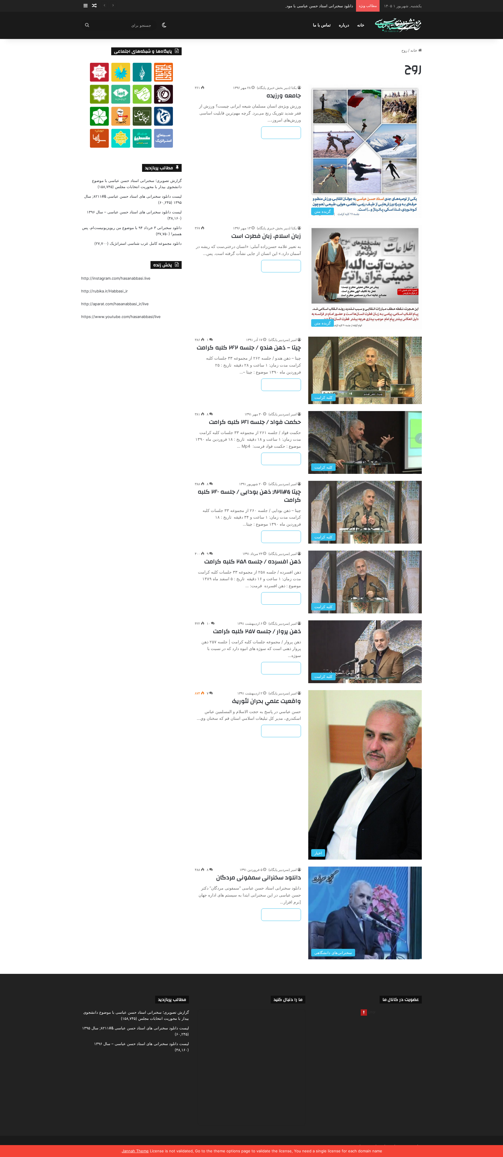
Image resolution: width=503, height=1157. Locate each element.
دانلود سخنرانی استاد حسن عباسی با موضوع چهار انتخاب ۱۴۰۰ (302, 5)
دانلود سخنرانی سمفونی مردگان (258, 877)
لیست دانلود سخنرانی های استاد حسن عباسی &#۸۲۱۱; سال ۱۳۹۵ (135, 1028)
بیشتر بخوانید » (281, 132)
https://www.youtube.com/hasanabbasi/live (121, 316)
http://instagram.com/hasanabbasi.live (115, 278)
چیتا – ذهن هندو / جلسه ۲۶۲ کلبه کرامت (249, 347)
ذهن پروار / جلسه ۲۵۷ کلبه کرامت (257, 631)
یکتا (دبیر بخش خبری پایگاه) (277, 87)
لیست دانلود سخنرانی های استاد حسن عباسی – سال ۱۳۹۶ (134, 212)
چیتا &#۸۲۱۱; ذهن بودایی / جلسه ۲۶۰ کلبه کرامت (249, 495)
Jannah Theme (135, 1151)
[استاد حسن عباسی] (398, 25)
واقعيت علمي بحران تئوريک (266, 701)
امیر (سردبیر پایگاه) (282, 340)
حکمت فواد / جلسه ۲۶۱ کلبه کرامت (255, 422)
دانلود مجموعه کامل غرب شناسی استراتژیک (146, 243)
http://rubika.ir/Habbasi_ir (104, 291)
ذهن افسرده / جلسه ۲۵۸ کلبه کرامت (252, 561)
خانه (360, 25)
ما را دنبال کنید (288, 1000)
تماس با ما (322, 25)
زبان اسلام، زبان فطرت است (266, 236)
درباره (344, 25)
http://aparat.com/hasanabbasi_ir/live (115, 303)
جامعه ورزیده (283, 95)
